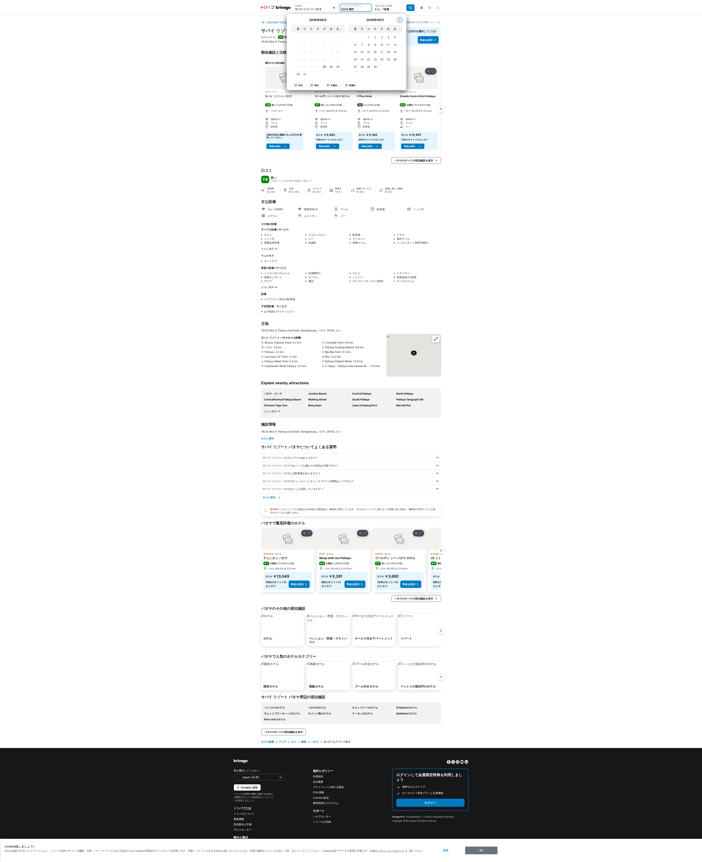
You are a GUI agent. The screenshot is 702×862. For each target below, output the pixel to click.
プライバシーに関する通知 (328, 787)
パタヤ (315, 741)
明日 (316, 85)
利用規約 (318, 776)
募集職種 (239, 819)
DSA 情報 (318, 792)
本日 (300, 85)
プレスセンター (243, 829)
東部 (303, 741)
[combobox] (316, 9)
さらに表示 (267, 248)
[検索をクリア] (334, 7)
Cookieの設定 (321, 797)
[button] (284, 77)
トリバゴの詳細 (322, 821)
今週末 (334, 85)
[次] (400, 20)
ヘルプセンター (322, 816)
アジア (282, 741)
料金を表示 (426, 39)
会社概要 (318, 781)
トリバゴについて (244, 813)
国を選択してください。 (248, 770)
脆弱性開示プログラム (326, 803)
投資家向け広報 (243, 824)
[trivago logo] (276, 8)
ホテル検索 (267, 741)
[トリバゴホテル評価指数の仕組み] (310, 180)
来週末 (352, 85)
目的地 (298, 5)
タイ (293, 741)
